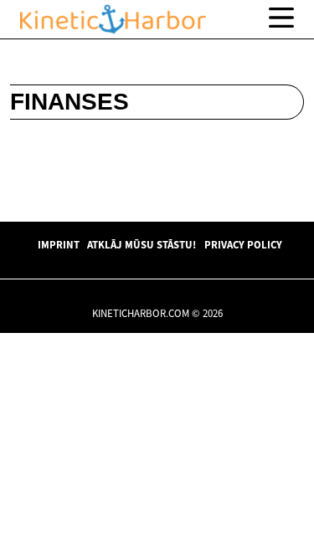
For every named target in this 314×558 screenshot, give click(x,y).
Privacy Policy (243, 244)
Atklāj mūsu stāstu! (141, 244)
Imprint (59, 244)
